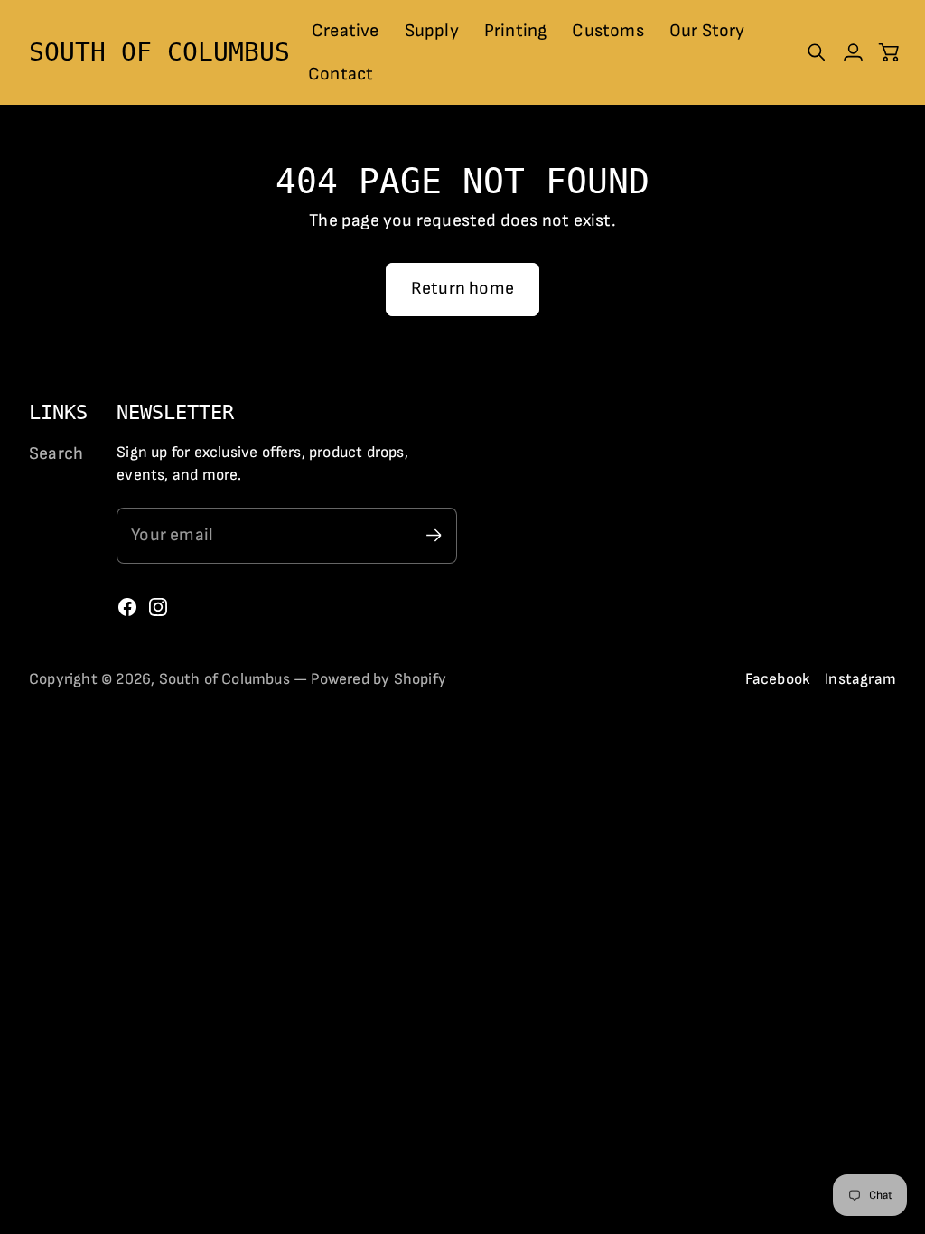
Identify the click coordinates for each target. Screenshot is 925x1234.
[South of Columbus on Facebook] (127, 607)
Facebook (778, 678)
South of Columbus (224, 678)
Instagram (860, 678)
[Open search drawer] (817, 52)
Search (56, 453)
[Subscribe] (434, 535)
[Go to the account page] (853, 52)
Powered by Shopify (378, 678)
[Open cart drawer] (889, 52)
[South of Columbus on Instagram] (158, 607)
